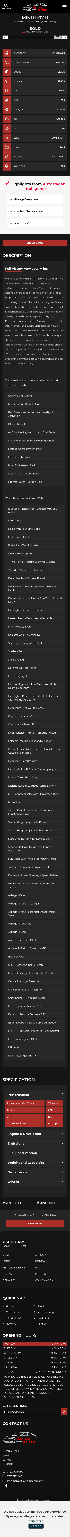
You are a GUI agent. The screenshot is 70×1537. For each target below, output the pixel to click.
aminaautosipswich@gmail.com (25, 1480)
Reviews (11, 1323)
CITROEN (41, 1254)
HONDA (40, 1261)
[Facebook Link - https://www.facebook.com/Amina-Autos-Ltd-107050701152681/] (6, 1486)
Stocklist (43, 1306)
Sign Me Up (35, 1223)
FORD (6, 1261)
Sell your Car (13, 1317)
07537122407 (14, 1476)
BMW (6, 1254)
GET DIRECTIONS (15, 1406)
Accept (36, 1526)
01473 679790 (14, 1471)
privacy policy (47, 1500)
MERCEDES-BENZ (14, 1267)
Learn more (35, 1521)
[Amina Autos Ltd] (35, 7)
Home (10, 1306)
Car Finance (13, 1312)
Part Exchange (46, 1312)
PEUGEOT (41, 1274)
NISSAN (7, 1274)
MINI (38, 1267)
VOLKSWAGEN (44, 1280)
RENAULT (8, 1280)
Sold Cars (43, 1317)
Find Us (42, 1323)
